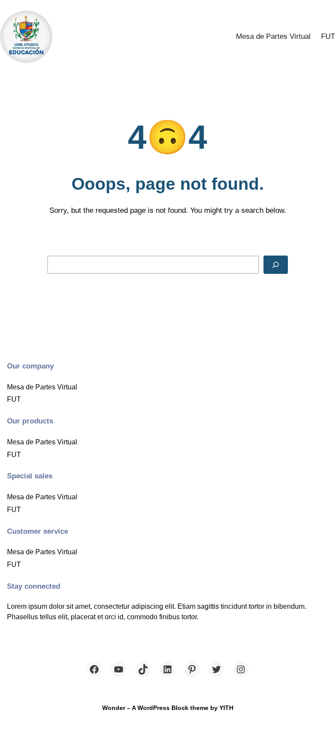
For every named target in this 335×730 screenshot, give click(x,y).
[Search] (275, 264)
